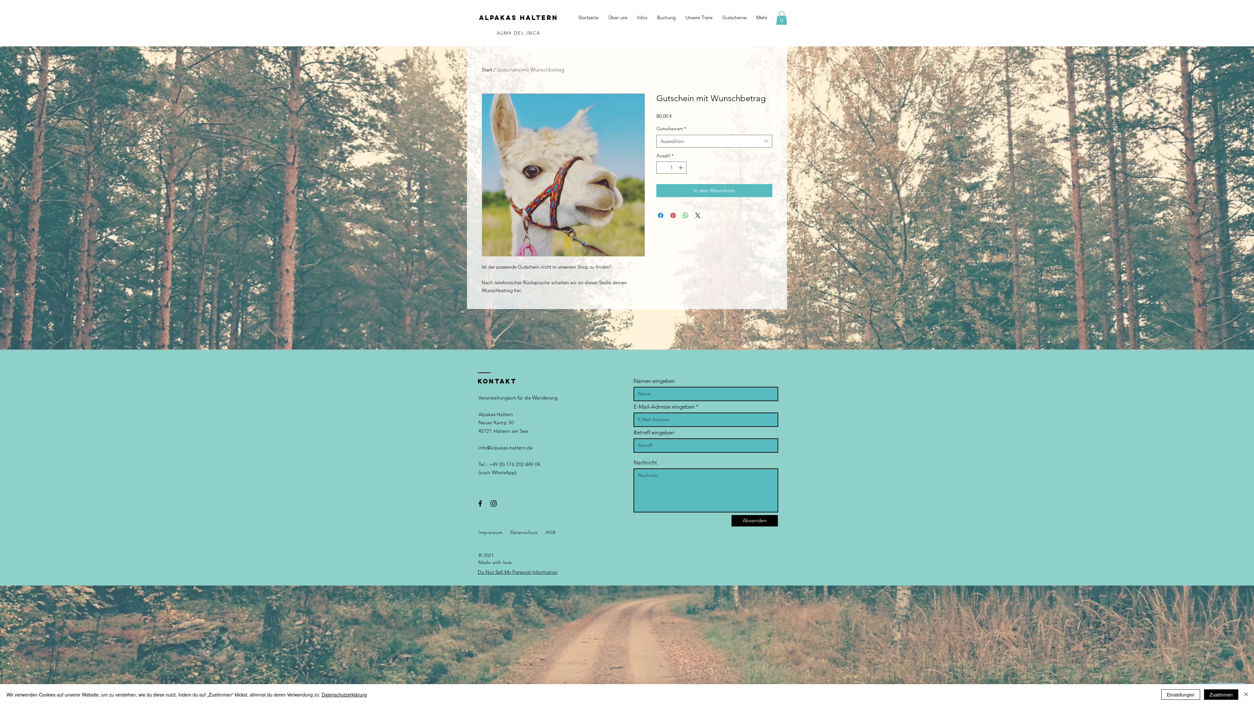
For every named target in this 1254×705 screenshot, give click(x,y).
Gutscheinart (671, 129)
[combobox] (714, 141)
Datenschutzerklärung (344, 694)
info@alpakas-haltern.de (505, 448)
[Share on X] (698, 215)
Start (487, 70)
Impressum (490, 532)
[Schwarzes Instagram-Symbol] (494, 503)
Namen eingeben (654, 381)
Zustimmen (1221, 694)
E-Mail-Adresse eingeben (664, 407)
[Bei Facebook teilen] (661, 215)
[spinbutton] (671, 167)
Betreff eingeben (654, 432)
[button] (781, 18)
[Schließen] (1246, 694)
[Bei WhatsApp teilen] (685, 215)
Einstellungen (1181, 694)
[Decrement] (661, 167)
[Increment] (681, 167)
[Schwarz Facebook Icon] (480, 503)
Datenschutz (524, 532)
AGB (550, 532)
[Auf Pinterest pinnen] (673, 215)
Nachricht (645, 462)
